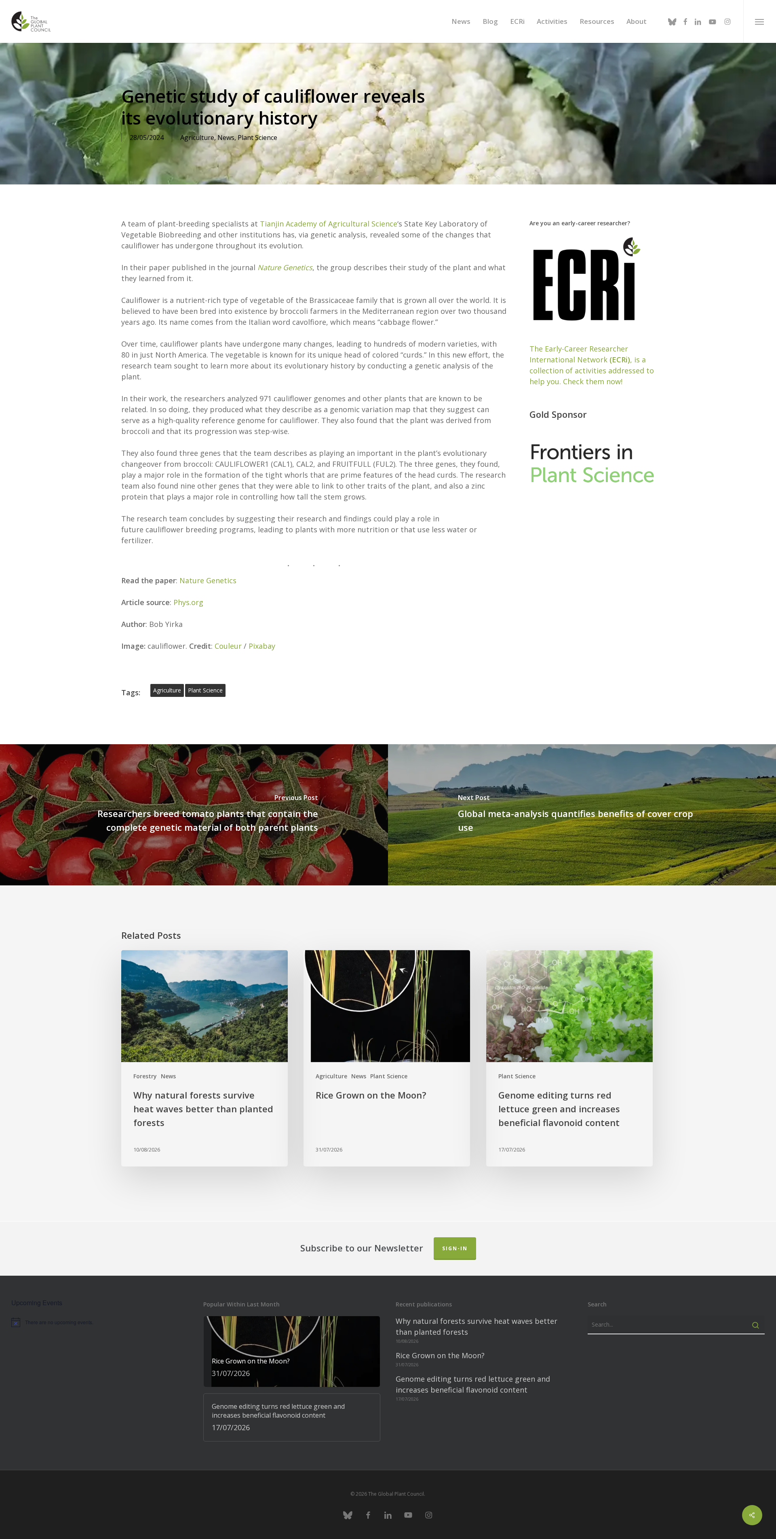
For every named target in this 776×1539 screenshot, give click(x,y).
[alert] (99, 1322)
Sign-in (455, 1248)
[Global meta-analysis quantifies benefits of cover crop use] (582, 814)
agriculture (167, 690)
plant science (205, 690)
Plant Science (257, 137)
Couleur (228, 646)
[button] (759, 21)
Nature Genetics (284, 267)
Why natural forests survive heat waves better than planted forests (476, 1326)
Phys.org (188, 602)
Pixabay (262, 646)
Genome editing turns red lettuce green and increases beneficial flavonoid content (473, 1384)
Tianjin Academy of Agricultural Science (327, 224)
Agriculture (197, 137)
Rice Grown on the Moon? (440, 1355)
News (225, 137)
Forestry (145, 1076)
